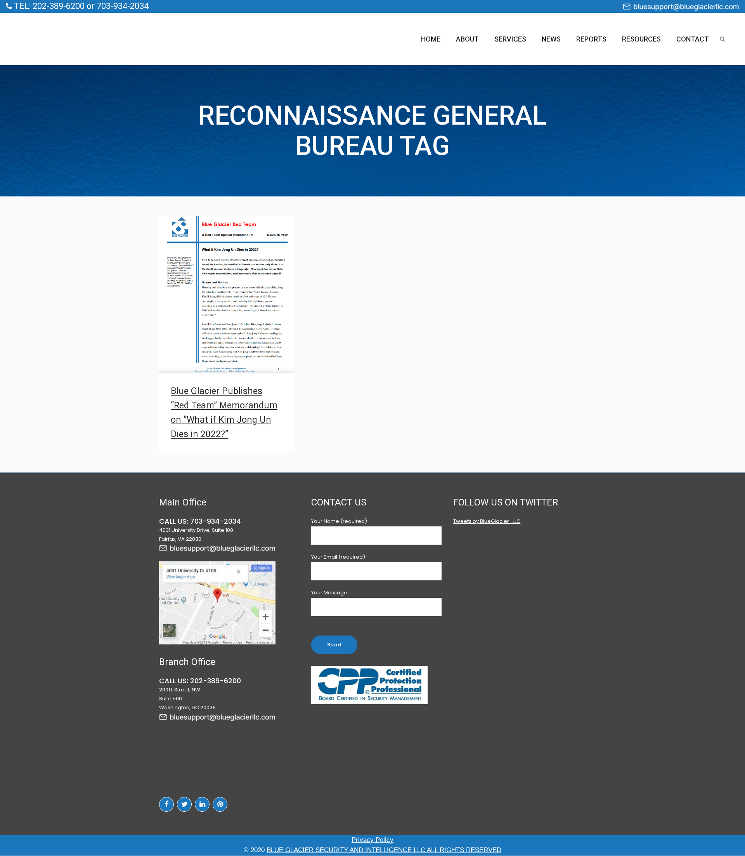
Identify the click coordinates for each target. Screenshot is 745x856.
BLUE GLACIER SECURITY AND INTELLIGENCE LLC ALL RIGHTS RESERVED (384, 850)
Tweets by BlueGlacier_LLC (486, 521)
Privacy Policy (372, 840)
